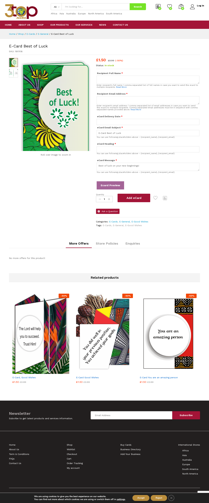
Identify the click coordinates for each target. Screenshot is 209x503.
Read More (121, 87)
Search (138, 6)
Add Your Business (130, 454)
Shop (40, 25)
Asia (61, 13)
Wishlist (71, 449)
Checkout (72, 454)
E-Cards (113, 221)
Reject (159, 497)
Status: (100, 65)
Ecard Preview (110, 185)
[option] (41, 339)
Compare (165, 198)
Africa (54, 13)
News (102, 25)
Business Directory (130, 449)
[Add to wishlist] (156, 198)
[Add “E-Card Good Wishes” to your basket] (93, 372)
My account (73, 468)
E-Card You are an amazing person (159, 377)
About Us (24, 25)
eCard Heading (106, 144)
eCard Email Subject (110, 127)
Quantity (100, 194)
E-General (124, 221)
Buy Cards (125, 444)
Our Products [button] (59, 25)
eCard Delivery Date (109, 116)
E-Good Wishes (139, 221)
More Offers (78, 243)
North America (96, 13)
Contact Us (120, 25)
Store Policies (107, 243)
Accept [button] (141, 497)
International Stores (189, 444)
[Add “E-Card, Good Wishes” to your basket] (29, 372)
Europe (82, 13)
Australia (71, 13)
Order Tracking (75, 463)
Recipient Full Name (110, 73)
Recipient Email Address (112, 94)
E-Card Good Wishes (87, 377)
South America (114, 13)
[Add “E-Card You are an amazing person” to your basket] (157, 372)
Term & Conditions (19, 454)
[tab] (79, 245)
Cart (69, 458)
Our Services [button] (83, 25)
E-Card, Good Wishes (24, 377)
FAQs (12, 458)
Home (8, 25)
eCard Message (107, 160)
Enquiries (132, 243)
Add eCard (134, 198)
